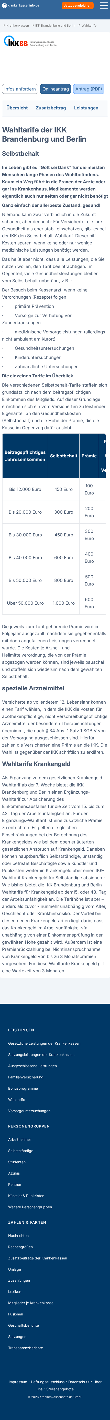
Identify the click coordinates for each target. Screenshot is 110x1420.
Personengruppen (29, 1126)
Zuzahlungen (19, 1280)
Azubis (14, 1173)
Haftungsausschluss (47, 1382)
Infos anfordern (20, 89)
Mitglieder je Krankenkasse (30, 1303)
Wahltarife (16, 1099)
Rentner (14, 1184)
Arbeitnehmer (19, 1139)
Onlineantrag (55, 89)
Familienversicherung (25, 1077)
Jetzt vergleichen (78, 5)
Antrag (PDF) (88, 89)
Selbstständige (20, 1150)
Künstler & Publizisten (26, 1195)
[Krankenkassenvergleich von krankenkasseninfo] (18, 5)
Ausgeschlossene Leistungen (32, 1066)
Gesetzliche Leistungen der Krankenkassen (44, 1043)
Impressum (18, 1382)
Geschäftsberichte (23, 1325)
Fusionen (15, 1314)
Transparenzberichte (25, 1348)
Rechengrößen (20, 1247)
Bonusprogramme (23, 1088)
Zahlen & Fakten (27, 1222)
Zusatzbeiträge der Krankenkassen (37, 1258)
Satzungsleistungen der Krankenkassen (41, 1054)
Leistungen (21, 1030)
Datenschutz (79, 1382)
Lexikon (14, 1291)
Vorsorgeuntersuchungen (29, 1111)
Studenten (17, 1162)
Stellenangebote (60, 1389)
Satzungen (17, 1336)
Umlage (14, 1269)
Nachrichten (18, 1235)
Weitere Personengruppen (30, 1207)
